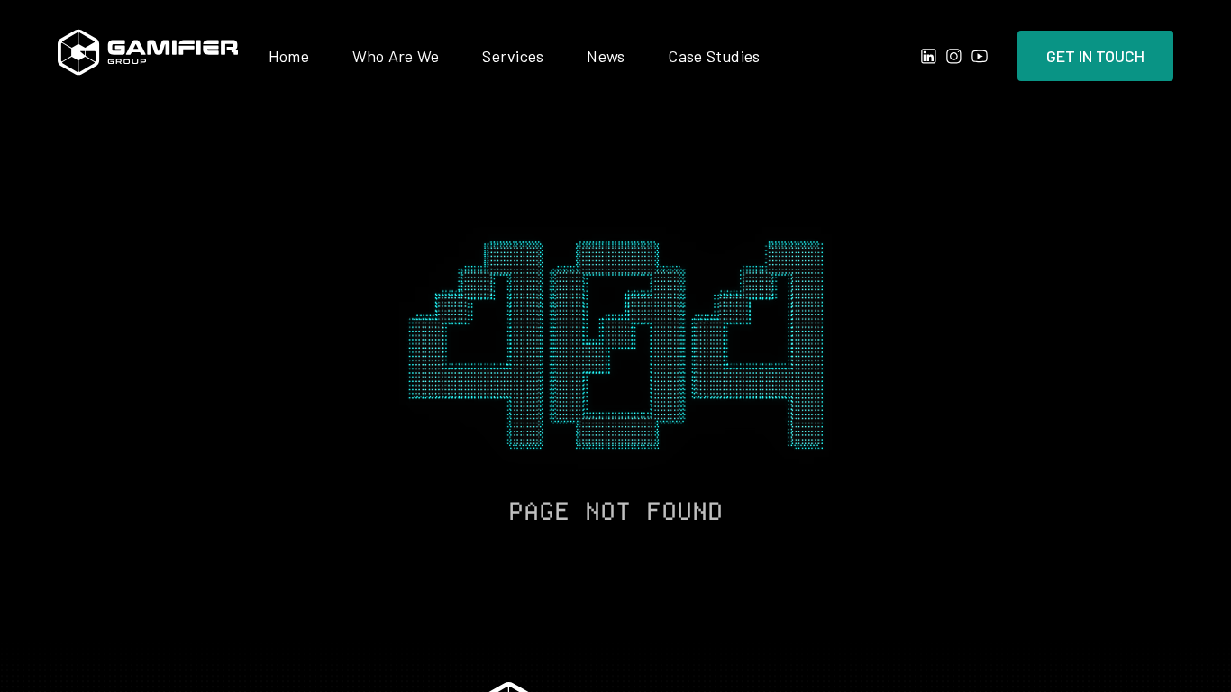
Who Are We (396, 56)
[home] (148, 56)
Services (512, 56)
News (606, 56)
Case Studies (714, 56)
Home (289, 56)
